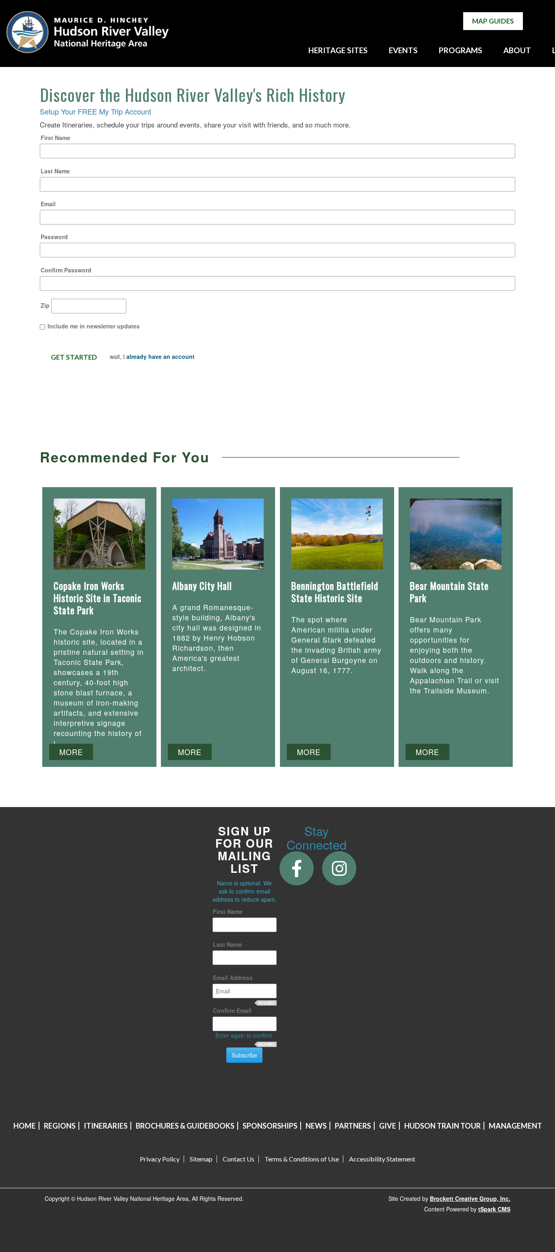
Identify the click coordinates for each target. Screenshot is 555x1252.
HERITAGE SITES (338, 50)
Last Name (55, 171)
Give (387, 1126)
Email (48, 204)
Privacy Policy (160, 1159)
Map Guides (493, 21)
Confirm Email (232, 1010)
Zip (45, 305)
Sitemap (201, 1159)
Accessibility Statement (382, 1159)
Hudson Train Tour (442, 1126)
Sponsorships (270, 1126)
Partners (353, 1126)
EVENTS (403, 50)
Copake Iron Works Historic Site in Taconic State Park (97, 598)
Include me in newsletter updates (94, 326)
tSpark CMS (494, 1209)
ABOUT (517, 50)
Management (515, 1126)
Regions (60, 1126)
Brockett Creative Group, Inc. (470, 1198)
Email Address (233, 978)
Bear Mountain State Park (449, 592)
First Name (55, 138)
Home (24, 1126)
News (316, 1126)
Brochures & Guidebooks (185, 1126)
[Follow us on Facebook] (296, 867)
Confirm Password (66, 270)
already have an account (160, 356)
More (71, 752)
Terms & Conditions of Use (301, 1159)
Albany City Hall (202, 586)
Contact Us (238, 1159)
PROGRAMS (460, 50)
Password (54, 237)
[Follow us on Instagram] (339, 867)
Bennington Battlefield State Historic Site (334, 592)
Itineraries (106, 1126)
